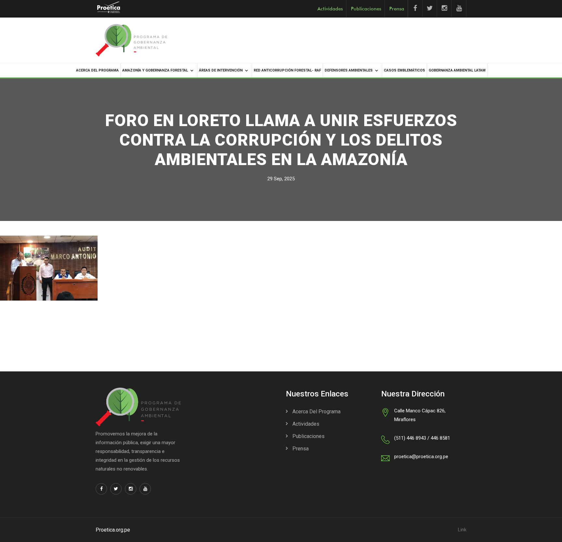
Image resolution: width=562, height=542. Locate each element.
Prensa (396, 9)
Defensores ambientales (349, 70)
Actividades (330, 9)
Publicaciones (366, 9)
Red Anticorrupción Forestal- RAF (287, 70)
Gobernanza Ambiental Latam (457, 70)
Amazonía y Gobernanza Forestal (155, 70)
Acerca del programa (97, 70)
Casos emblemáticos (404, 70)
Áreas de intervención (221, 70)
